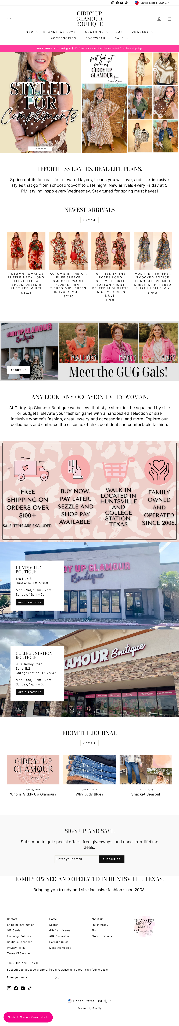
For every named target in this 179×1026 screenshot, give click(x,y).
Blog (94, 930)
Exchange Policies (19, 936)
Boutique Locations (19, 942)
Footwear (96, 38)
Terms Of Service (18, 953)
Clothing (95, 31)
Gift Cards (13, 930)
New (30, 31)
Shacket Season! (145, 794)
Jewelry (141, 31)
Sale (120, 38)
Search (54, 924)
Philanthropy (99, 924)
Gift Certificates (59, 930)
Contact (12, 919)
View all (89, 220)
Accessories (64, 38)
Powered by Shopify (89, 1008)
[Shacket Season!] (146, 770)
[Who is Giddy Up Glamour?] (33, 770)
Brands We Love (60, 31)
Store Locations (101, 936)
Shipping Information (20, 924)
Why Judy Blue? (89, 794)
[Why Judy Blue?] (89, 770)
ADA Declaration (60, 936)
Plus (118, 31)
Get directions (30, 602)
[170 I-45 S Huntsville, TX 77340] (89, 585)
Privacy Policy (16, 947)
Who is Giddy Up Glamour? (33, 794)
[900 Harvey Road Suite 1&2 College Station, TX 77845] (89, 673)
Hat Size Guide (59, 942)
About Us (97, 919)
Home (53, 919)
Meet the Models (60, 947)
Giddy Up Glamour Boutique (89, 18)
